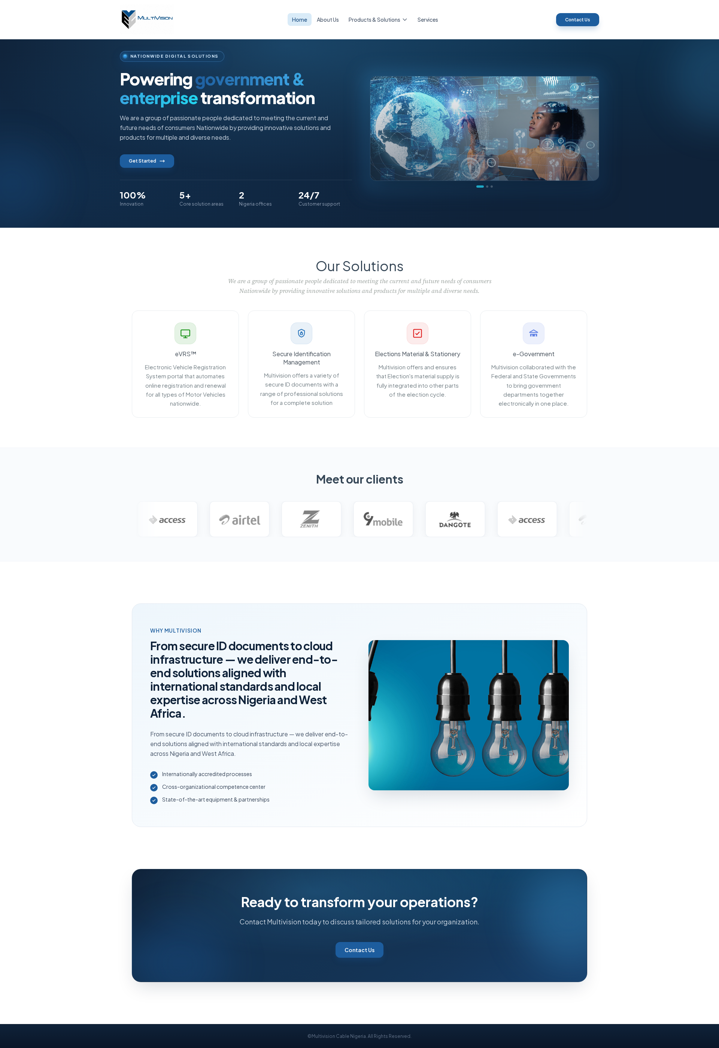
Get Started (142, 161)
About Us (328, 19)
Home (299, 19)
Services (428, 19)
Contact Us (577, 19)
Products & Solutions (374, 19)
